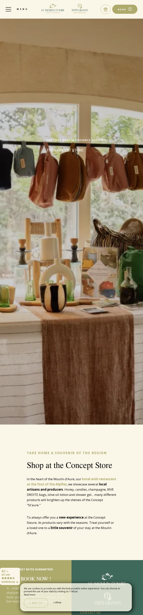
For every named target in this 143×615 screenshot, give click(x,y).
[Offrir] (105, 9)
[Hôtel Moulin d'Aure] (65, 8)
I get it (36, 602)
